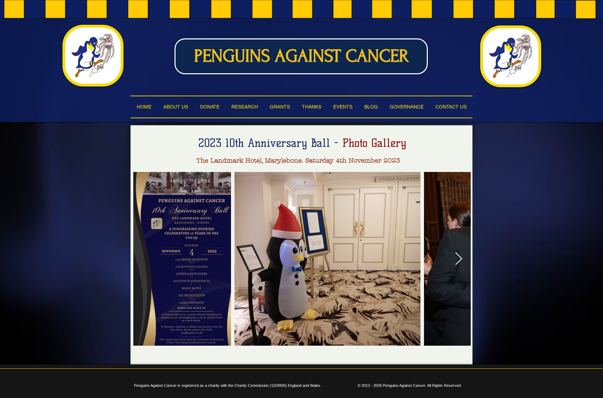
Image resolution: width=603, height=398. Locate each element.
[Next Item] (459, 259)
